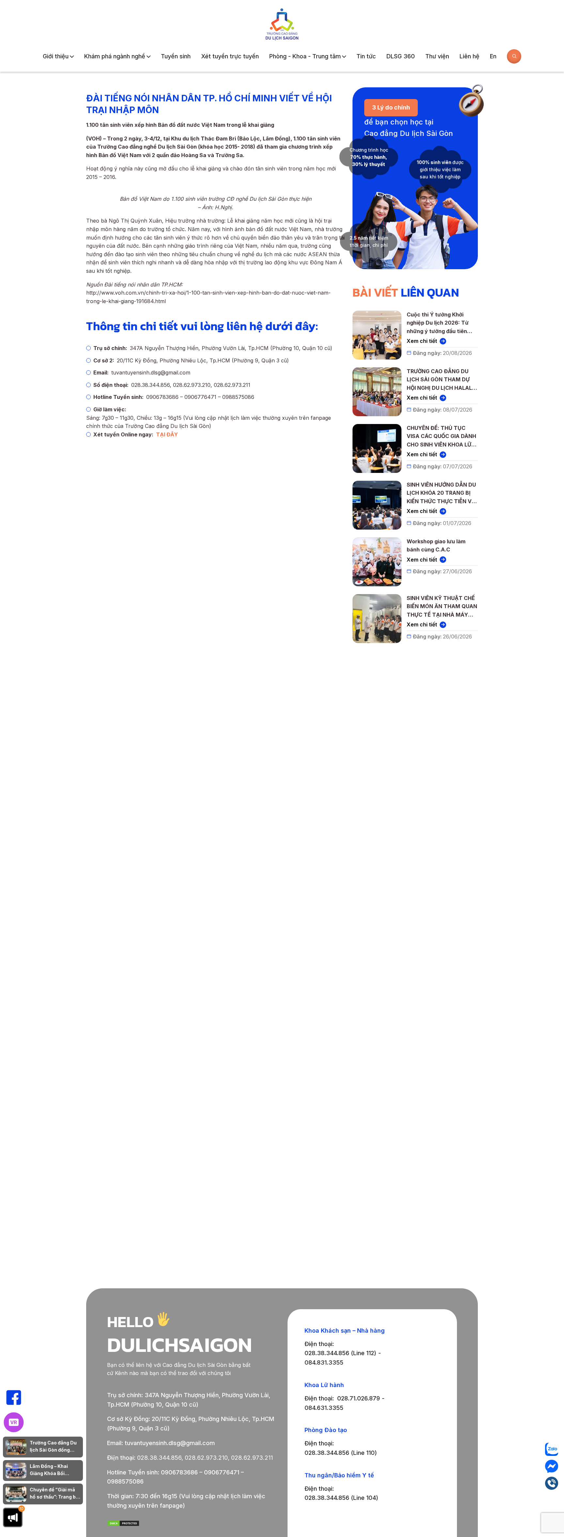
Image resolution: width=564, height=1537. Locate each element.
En (493, 56)
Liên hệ (469, 56)
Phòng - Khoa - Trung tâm (305, 56)
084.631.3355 (324, 1407)
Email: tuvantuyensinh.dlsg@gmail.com (161, 1443)
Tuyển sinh (176, 56)
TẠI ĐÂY (167, 434)
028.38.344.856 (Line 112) (340, 1353)
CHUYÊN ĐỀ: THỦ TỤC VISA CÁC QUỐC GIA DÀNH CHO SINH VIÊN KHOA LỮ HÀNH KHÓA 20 (441, 437)
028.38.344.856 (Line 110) (341, 1452)
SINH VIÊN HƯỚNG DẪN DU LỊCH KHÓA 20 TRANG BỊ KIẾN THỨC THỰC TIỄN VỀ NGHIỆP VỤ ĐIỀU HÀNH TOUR (441, 493)
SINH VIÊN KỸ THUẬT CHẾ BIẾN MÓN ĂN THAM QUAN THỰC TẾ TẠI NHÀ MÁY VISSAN (442, 607)
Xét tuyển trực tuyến (230, 56)
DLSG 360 (400, 56)
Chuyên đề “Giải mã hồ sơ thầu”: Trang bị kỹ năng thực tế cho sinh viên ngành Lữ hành (53, 1494)
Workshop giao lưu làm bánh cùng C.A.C (436, 545)
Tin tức (366, 56)
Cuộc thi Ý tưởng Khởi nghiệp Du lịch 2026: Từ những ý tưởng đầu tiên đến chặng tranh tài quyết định (440, 323)
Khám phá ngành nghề (114, 56)
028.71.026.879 (358, 1398)
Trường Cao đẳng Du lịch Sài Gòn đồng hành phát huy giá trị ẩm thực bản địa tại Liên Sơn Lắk (53, 1447)
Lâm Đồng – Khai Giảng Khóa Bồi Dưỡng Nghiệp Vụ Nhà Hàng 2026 (55, 1470)
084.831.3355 (324, 1362)
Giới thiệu (56, 56)
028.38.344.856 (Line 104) (341, 1497)
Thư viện (437, 56)
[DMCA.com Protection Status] (123, 1524)
